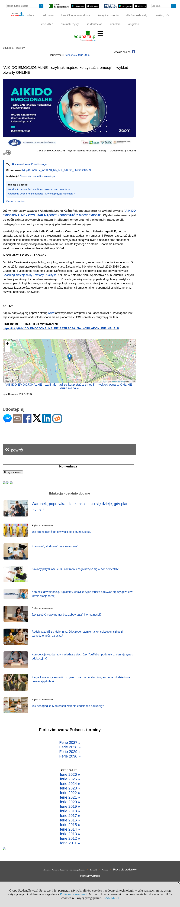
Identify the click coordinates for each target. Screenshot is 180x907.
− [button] (7, 349)
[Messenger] (7, 421)
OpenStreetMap (118, 381)
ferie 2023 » (70, 788)
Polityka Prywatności (90, 876)
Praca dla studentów (125, 869)
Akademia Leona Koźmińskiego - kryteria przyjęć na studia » (41, 193)
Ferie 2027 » (70, 742)
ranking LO (162, 15)
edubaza (48, 15)
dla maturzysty (70, 24)
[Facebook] (27, 421)
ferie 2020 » (70, 802)
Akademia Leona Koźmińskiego (29, 164)
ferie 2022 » (70, 793)
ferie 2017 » (70, 815)
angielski (134, 24)
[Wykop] (57, 421)
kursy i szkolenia (108, 15)
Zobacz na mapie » (15, 201)
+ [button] (7, 343)
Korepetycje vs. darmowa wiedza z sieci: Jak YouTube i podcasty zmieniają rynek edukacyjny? (82, 656)
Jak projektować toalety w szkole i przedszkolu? (61, 531)
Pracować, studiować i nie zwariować (55, 546)
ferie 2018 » (70, 811)
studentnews (94, 24)
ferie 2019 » (70, 806)
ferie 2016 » (70, 820)
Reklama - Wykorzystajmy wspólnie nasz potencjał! (64, 870)
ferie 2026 (83, 54)
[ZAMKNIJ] (111, 898)
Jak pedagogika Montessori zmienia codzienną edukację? (68, 705)
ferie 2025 (71, 54)
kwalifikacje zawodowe (75, 15)
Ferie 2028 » (70, 747)
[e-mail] (17, 421)
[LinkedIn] (46, 421)
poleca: (30, 15)
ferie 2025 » (70, 779)
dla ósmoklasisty (136, 15)
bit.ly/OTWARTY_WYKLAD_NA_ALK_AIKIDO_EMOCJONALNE (57, 170)
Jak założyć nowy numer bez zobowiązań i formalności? (66, 614)
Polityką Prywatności (73, 894)
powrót (14, 448)
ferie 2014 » (70, 829)
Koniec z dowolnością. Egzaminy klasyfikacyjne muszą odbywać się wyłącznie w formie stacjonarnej (82, 593)
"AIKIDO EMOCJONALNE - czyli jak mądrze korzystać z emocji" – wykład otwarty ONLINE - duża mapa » (69, 386)
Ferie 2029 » (70, 751)
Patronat (105, 870)
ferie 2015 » (70, 825)
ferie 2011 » (70, 843)
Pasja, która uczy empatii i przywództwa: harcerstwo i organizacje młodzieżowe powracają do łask (81, 679)
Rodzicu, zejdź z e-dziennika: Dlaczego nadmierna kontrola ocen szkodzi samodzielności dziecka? (77, 633)
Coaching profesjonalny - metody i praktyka (29, 275)
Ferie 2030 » (70, 756)
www (51, 312)
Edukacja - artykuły (14, 47)
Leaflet (105, 381)
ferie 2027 (47, 24)
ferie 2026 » (70, 774)
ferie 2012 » (70, 838)
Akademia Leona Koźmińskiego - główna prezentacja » (39, 189)
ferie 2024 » (70, 783)
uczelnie (115, 24)
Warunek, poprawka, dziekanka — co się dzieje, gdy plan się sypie (80, 506)
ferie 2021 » (70, 797)
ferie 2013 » (70, 834)
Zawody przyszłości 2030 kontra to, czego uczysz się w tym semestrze (75, 569)
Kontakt (93, 870)
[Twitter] (37, 420)
